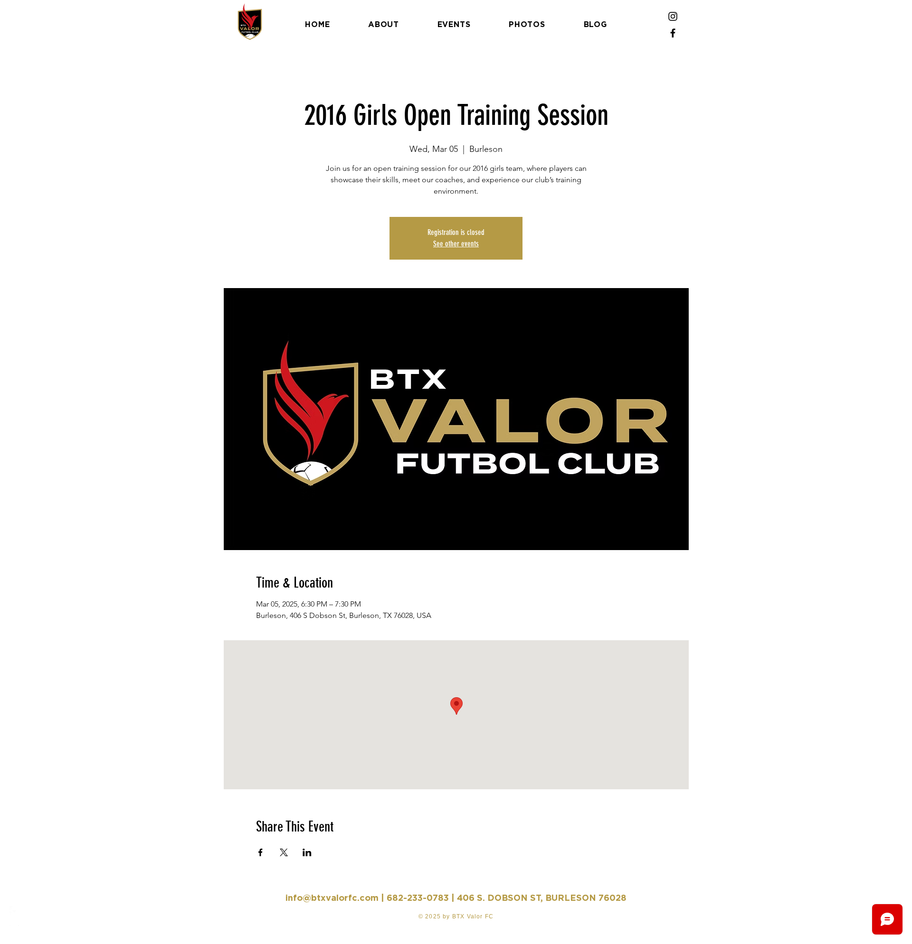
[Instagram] (673, 16)
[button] (16, 14)
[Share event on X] (283, 852)
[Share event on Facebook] (260, 852)
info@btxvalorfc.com (332, 898)
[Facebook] (673, 33)
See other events (456, 243)
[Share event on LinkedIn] (307, 852)
